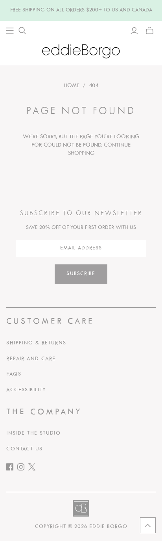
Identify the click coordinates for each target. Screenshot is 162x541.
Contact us (24, 449)
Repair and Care (30, 359)
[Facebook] (11, 468)
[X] (33, 468)
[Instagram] (22, 468)
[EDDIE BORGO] (81, 51)
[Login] (134, 30)
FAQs (13, 374)
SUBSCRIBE (80, 273)
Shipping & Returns (36, 343)
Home (71, 85)
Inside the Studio (33, 433)
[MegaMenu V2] (10, 31)
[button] (147, 525)
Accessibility (26, 390)
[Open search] (22, 31)
